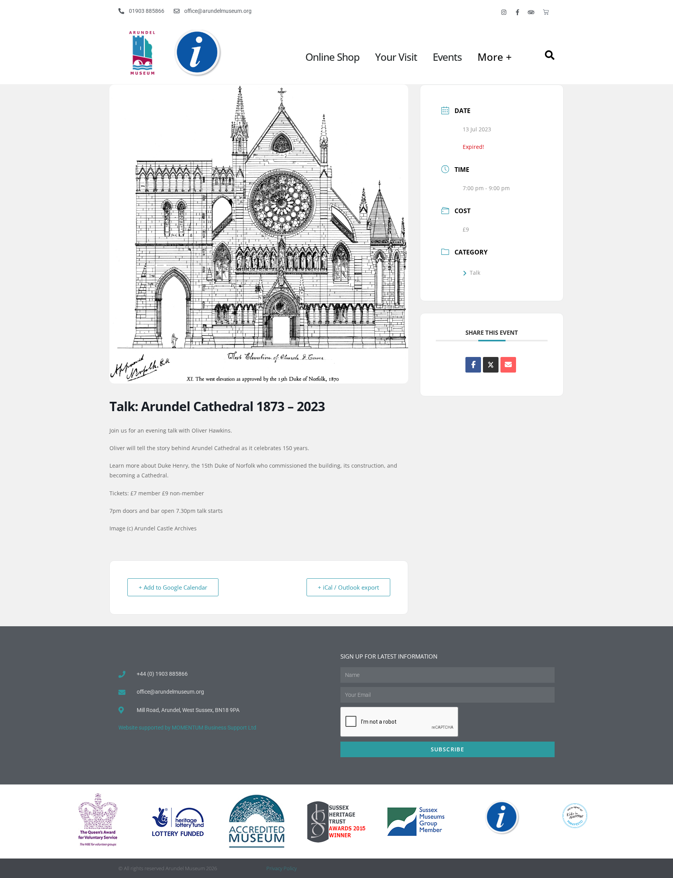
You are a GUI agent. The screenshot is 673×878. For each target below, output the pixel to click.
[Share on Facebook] (473, 365)
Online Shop (332, 57)
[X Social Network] (491, 365)
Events (447, 57)
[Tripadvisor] (531, 12)
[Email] (508, 365)
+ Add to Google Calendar (173, 587)
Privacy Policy (281, 868)
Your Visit (396, 57)
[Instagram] (504, 12)
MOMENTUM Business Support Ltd (214, 727)
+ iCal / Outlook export (348, 587)
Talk (475, 272)
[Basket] (546, 11)
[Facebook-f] (517, 12)
